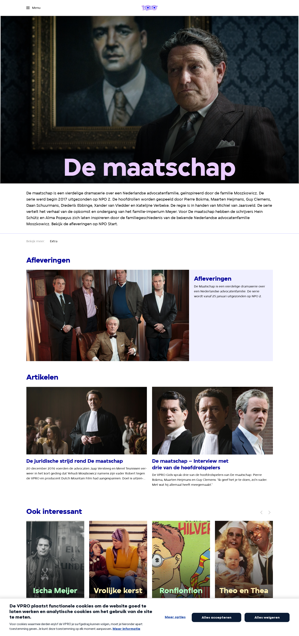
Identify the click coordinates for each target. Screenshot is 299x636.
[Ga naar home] (149, 8)
